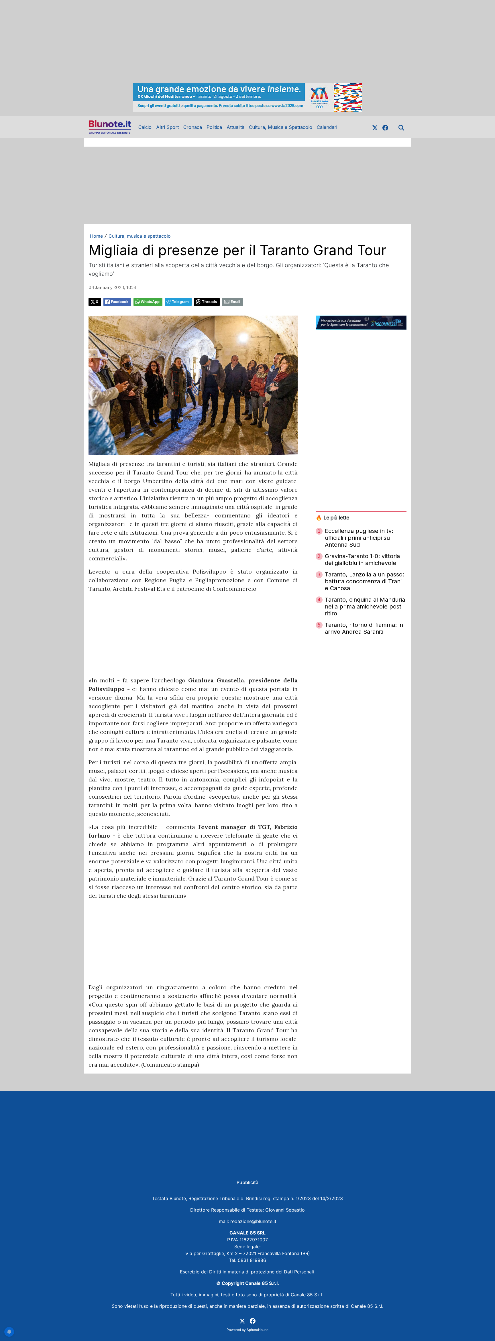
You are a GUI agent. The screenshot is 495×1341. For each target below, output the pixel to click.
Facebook (119, 302)
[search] (401, 127)
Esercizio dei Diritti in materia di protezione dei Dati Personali (247, 1272)
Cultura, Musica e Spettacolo (280, 127)
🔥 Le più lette (332, 518)
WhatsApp (150, 302)
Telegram (180, 302)
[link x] (375, 127)
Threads (209, 302)
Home (96, 236)
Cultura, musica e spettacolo (140, 236)
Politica (214, 127)
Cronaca (192, 127)
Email (235, 302)
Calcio (145, 127)
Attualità (235, 127)
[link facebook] (385, 127)
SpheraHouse (257, 1330)
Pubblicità (247, 1182)
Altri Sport (167, 127)
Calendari (327, 127)
